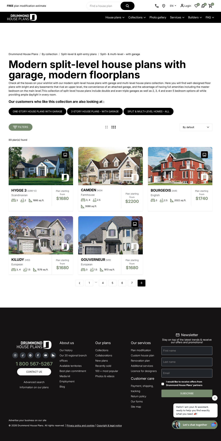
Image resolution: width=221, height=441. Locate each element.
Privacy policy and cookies (81, 425)
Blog (62, 386)
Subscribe (187, 393)
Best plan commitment (73, 371)
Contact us (34, 371)
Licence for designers (144, 371)
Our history (66, 350)
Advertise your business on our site (27, 420)
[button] (67, 168)
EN (172, 5)
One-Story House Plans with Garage (37, 111)
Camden (88, 190)
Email (166, 373)
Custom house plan (142, 355)
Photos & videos (104, 376)
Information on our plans (34, 387)
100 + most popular (106, 371)
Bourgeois (161, 190)
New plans (101, 360)
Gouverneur (93, 260)
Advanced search (34, 382)
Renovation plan (140, 360)
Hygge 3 (19, 190)
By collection (49, 54)
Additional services (142, 365)
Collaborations (103, 355)
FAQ (208, 17)
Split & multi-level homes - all (148, 111)
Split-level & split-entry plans (79, 54)
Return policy (138, 396)
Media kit (65, 376)
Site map (136, 406)
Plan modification (141, 350)
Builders (193, 17)
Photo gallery (158, 17)
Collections (135, 17)
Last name (169, 361)
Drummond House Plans (23, 54)
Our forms (137, 401)
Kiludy (17, 260)
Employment (67, 381)
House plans (113, 17)
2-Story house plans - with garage (95, 111)
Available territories (71, 365)
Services (175, 17)
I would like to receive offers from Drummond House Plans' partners (184, 383)
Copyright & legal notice (109, 425)
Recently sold (103, 365)
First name (169, 350)
